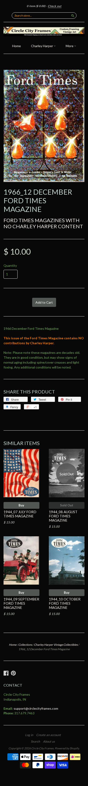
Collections (25, 644)
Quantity (10, 265)
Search (35, 741)
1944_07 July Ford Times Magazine (20, 514)
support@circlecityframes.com (36, 708)
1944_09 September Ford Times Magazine (21, 603)
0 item (36, 5)
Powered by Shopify (67, 748)
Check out (54, 5)
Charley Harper (42, 46)
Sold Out (66, 505)
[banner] (44, 31)
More (70, 46)
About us (49, 741)
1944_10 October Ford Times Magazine (64, 603)
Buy (21, 505)
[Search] (72, 15)
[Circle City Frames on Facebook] (6, 673)
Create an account (48, 735)
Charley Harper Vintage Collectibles (56, 644)
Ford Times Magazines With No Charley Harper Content (43, 223)
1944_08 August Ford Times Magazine (63, 516)
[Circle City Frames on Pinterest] (13, 673)
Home (16, 46)
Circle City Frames (42, 748)
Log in (29, 735)
